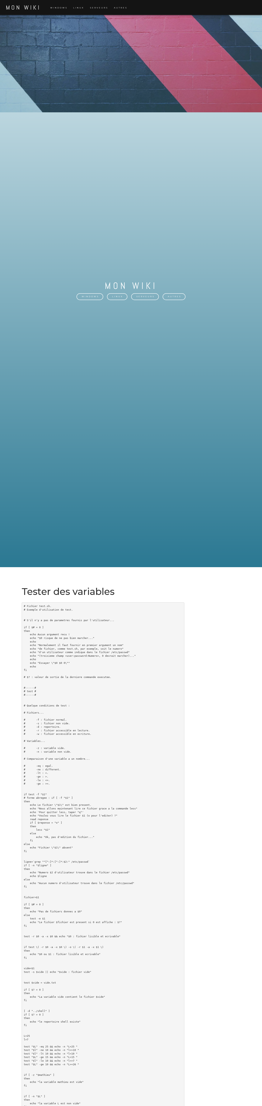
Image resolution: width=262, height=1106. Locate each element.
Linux (78, 8)
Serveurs (99, 8)
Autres (120, 8)
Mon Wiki (23, 7)
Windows (59, 8)
